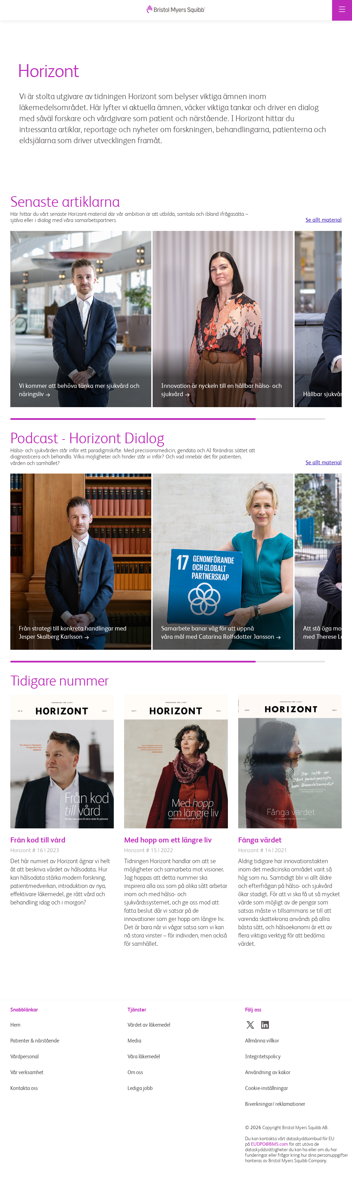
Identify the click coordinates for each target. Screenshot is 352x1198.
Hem (15, 1025)
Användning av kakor (267, 1072)
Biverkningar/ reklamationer (275, 1104)
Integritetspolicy (262, 1056)
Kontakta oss (24, 1088)
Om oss (135, 1072)
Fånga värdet (260, 840)
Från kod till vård (37, 840)
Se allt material (324, 220)
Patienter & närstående (34, 1040)
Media (134, 1040)
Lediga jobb (140, 1088)
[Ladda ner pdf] (62, 827)
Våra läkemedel (144, 1056)
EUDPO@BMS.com (269, 1144)
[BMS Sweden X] (250, 1025)
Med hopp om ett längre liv (168, 840)
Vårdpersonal (24, 1056)
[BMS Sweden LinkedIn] (265, 1025)
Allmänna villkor (262, 1040)
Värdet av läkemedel (149, 1025)
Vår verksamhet (26, 1072)
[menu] (342, 10)
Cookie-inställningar (267, 1088)
